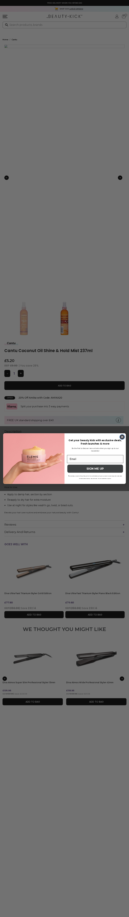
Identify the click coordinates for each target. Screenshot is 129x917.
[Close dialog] (122, 436)
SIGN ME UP (95, 468)
